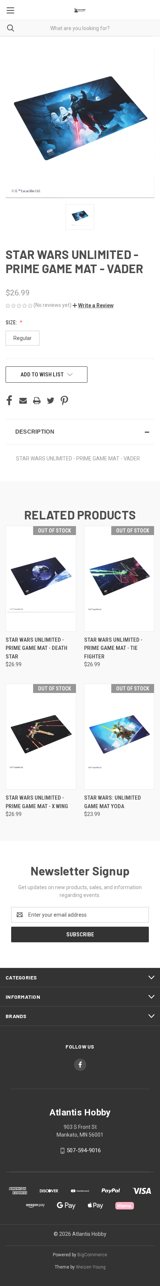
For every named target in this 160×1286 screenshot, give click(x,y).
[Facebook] (9, 400)
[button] (93, 305)
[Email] (23, 400)
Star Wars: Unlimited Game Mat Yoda (112, 802)
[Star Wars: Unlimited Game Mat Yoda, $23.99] (119, 736)
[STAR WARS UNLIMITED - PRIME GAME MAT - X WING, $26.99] (41, 736)
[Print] (37, 400)
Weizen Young (91, 1267)
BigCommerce (92, 1254)
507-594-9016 (84, 1150)
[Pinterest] (64, 400)
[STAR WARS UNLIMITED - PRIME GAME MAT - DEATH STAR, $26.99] (41, 578)
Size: (12, 322)
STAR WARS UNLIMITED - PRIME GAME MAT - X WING (37, 802)
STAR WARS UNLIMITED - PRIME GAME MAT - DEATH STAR (36, 648)
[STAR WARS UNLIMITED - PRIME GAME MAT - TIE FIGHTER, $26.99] (119, 578)
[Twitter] (50, 400)
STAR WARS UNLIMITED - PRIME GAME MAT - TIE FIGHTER (113, 648)
